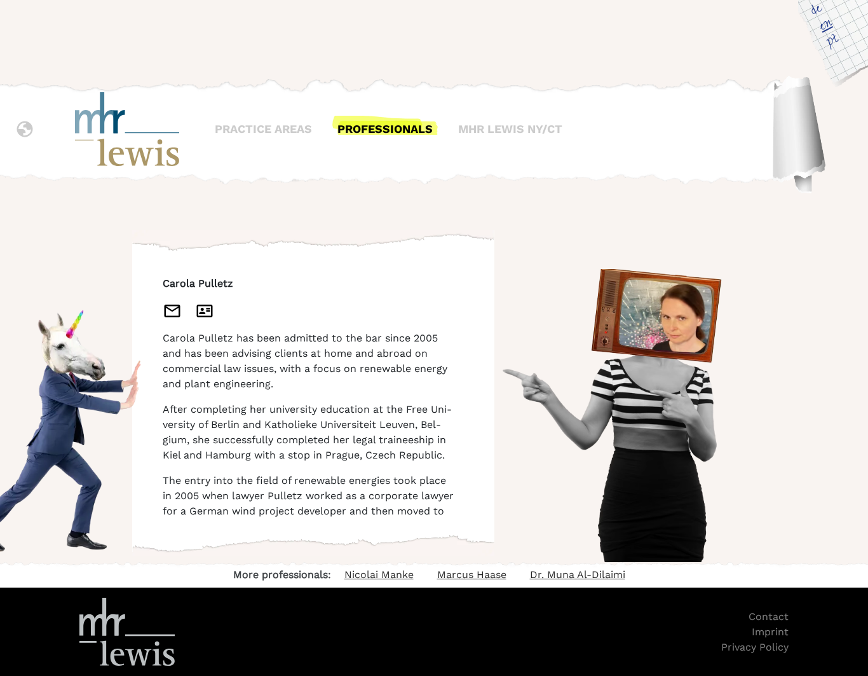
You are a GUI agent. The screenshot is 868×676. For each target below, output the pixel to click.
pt (833, 41)
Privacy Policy (755, 647)
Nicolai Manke (379, 575)
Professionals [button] (385, 128)
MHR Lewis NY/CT (510, 128)
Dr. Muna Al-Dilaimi (577, 575)
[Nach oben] (850, 550)
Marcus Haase (471, 575)
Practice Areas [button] (263, 128)
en (825, 25)
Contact (769, 616)
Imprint (770, 632)
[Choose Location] (24, 129)
